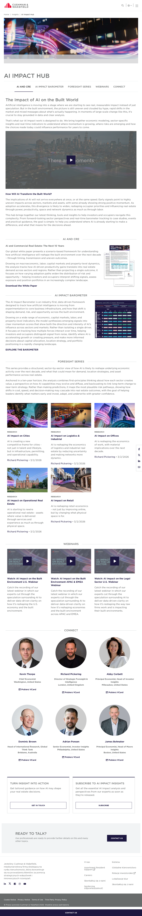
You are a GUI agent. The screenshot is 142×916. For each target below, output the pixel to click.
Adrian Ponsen (71, 741)
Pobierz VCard (28, 689)
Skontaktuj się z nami (95, 880)
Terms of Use (37, 900)
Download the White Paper (21, 285)
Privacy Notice (24, 900)
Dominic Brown (27, 741)
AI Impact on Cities (18, 435)
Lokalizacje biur (120, 878)
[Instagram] (20, 883)
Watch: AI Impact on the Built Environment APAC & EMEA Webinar (68, 581)
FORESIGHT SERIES (79, 86)
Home (6, 14)
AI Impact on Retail (62, 500)
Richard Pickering (17, 460)
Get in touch (38, 805)
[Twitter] (10, 883)
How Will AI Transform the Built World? (29, 193)
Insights (15, 14)
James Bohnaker (114, 741)
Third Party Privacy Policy (56, 900)
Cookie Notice (10, 900)
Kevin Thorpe (27, 674)
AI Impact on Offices (106, 435)
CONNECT (119, 86)
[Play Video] (71, 160)
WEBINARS (102, 86)
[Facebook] (15, 883)
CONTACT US (71, 913)
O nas (87, 862)
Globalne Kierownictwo (124, 867)
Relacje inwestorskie (124, 873)
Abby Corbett (115, 674)
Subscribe (104, 805)
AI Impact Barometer (49, 86)
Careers (88, 875)
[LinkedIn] (5, 883)
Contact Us (117, 838)
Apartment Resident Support (94, 868)
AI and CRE (24, 86)
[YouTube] (25, 883)
